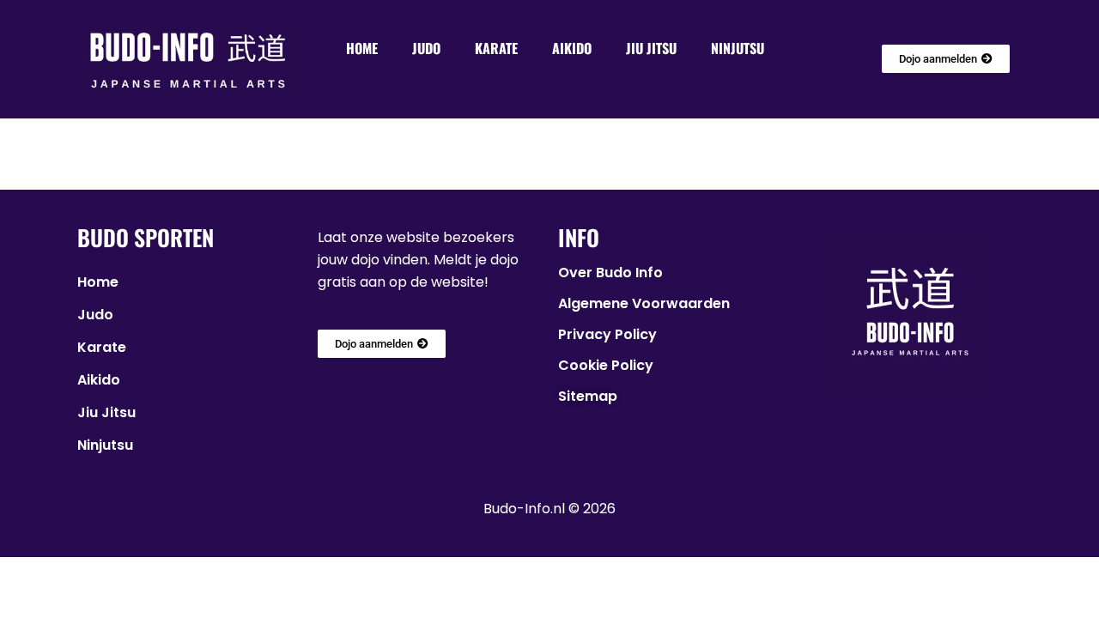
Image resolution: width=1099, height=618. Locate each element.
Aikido (572, 48)
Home (362, 48)
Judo (426, 48)
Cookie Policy (605, 365)
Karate (496, 48)
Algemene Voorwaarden (644, 303)
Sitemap (587, 396)
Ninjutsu (737, 48)
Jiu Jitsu (651, 48)
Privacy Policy (607, 334)
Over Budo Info (610, 272)
